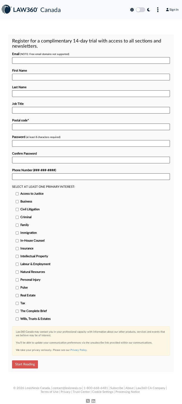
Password (36, 137)
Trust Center (81, 392)
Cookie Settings (102, 392)
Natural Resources (32, 272)
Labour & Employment (35, 264)
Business (26, 201)
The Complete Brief (33, 311)
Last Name (19, 87)
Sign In (173, 9)
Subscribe (116, 388)
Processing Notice (127, 392)
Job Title (18, 104)
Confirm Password (24, 153)
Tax (22, 303)
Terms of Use (50, 392)
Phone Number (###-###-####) (34, 170)
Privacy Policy (78, 350)
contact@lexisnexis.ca (67, 388)
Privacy (66, 392)
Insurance (26, 248)
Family (24, 225)
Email (40, 54)
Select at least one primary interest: (43, 186)
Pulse (24, 287)
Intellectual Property (34, 256)
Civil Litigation (30, 209)
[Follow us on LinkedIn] (93, 401)
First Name (19, 70)
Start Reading (25, 364)
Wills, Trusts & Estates (35, 319)
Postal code (20, 120)
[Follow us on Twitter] (88, 401)
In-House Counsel (32, 240)
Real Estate (28, 295)
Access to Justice (32, 193)
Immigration (28, 232)
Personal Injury (30, 279)
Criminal (26, 217)
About (129, 388)
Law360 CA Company (150, 388)
